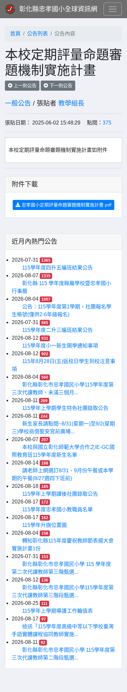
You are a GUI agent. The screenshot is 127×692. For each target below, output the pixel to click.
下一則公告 (60, 85)
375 (107, 122)
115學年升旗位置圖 (44, 525)
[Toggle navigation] (113, 9)
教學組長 (71, 103)
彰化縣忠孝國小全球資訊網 (58, 9)
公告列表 (37, 33)
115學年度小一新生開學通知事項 (60, 345)
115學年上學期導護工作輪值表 (57, 611)
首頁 (15, 33)
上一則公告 (24, 85)
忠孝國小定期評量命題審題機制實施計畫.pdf (65, 204)
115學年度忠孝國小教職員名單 (57, 509)
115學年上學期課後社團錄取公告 (60, 494)
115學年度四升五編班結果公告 (57, 267)
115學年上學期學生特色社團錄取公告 (65, 408)
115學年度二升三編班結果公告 (57, 330)
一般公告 (18, 103)
